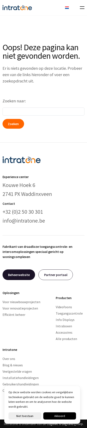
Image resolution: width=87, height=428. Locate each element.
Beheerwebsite (19, 275)
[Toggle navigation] (80, 8)
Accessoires (64, 332)
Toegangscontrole (69, 313)
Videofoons (64, 307)
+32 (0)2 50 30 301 (23, 211)
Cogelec (52, 424)
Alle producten (66, 339)
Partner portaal (55, 275)
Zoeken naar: (14, 100)
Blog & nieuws (13, 365)
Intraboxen (64, 326)
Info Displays (65, 320)
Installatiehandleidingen (21, 378)
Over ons (9, 359)
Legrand (67, 424)
